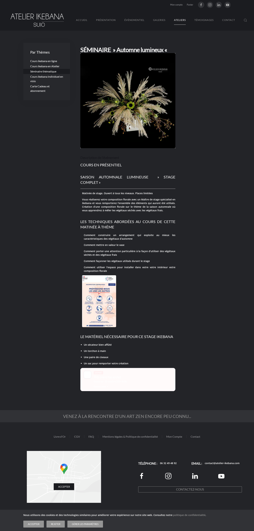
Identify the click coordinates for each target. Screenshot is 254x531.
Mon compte (176, 4)
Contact (228, 20)
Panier (190, 4)
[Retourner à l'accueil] (37, 20)
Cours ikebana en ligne (43, 61)
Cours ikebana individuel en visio (46, 79)
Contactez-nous (190, 489)
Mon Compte (174, 436)
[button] (245, 20)
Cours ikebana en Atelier (44, 66)
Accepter (64, 486)
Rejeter (55, 524)
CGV (77, 436)
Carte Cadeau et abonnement (40, 88)
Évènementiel (134, 20)
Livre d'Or (60, 436)
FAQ (91, 436)
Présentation (106, 20)
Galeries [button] (159, 20)
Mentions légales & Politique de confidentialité (130, 436)
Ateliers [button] (180, 20)
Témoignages (204, 20)
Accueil (81, 20)
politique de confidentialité (189, 515)
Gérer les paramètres (85, 524)
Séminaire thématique (43, 71)
